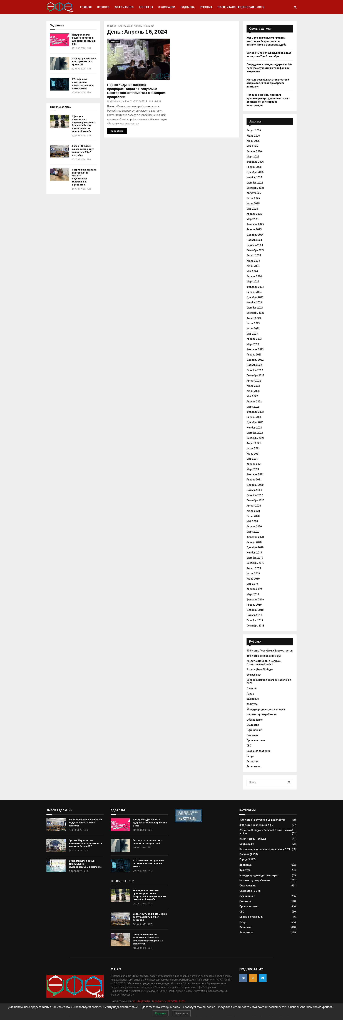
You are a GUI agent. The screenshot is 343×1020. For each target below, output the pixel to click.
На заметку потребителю (262, 714)
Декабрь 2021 (255, 422)
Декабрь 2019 (255, 547)
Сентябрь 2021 (255, 438)
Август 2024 (254, 255)
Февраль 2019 (255, 599)
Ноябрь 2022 (254, 365)
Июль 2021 (253, 448)
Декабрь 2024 (255, 234)
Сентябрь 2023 (255, 312)
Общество (114, 42)
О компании (166, 7)
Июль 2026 (253, 135)
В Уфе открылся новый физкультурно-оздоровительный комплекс (85, 863)
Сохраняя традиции (258, 751)
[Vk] (243, 978)
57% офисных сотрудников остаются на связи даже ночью (83, 83)
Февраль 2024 (255, 286)
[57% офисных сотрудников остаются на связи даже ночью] (59, 84)
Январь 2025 (254, 229)
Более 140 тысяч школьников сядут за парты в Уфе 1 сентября (83, 150)
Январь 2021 (254, 479)
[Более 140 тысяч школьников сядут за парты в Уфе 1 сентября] (59, 151)
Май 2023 (252, 333)
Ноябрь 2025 (254, 177)
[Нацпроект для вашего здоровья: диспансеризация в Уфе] (59, 39)
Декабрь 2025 (255, 172)
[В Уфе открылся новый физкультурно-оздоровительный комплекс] (56, 865)
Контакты (146, 7)
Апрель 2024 (125, 25)
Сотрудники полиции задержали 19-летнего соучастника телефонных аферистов (84, 177)
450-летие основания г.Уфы (264, 655)
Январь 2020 (254, 542)
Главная (86, 7)
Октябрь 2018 (255, 620)
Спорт (250, 756)
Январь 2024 (254, 292)
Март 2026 (253, 156)
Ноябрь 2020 (254, 490)
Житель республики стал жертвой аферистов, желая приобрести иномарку (268, 83)
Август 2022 (254, 380)
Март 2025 (253, 219)
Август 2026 (254, 130)
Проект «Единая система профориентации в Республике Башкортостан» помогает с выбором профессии (136, 91)
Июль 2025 (253, 198)
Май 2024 (252, 271)
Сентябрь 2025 (255, 187)
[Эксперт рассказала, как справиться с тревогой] (59, 63)
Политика (253, 735)
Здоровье (253, 698)
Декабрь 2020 (255, 484)
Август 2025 (254, 193)
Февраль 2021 (255, 474)
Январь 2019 (254, 604)
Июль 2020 (253, 511)
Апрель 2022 (254, 401)
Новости (103, 7)
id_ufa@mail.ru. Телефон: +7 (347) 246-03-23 (159, 1001)
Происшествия (256, 740)
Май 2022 (252, 396)
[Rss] (253, 978)
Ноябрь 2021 (254, 427)
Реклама (206, 7)
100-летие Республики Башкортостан (270, 650)
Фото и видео (124, 7)
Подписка (187, 7)
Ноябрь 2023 (254, 302)
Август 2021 (254, 443)
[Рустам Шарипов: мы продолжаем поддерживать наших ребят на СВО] (56, 845)
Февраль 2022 (255, 411)
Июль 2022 (253, 385)
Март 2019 (253, 594)
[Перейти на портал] (188, 821)
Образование (255, 719)
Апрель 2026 (254, 151)
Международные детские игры (266, 709)
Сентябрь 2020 (255, 500)
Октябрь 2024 (255, 245)
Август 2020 (254, 505)
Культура (252, 704)
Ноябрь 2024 (254, 240)
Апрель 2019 (254, 589)
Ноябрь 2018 (254, 615)
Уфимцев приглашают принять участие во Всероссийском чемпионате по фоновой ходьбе (83, 124)
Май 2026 (252, 146)
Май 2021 (252, 458)
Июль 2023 (253, 323)
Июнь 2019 (253, 578)
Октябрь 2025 (255, 182)
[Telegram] (263, 978)
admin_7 (127, 101)
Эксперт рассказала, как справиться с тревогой (84, 61)
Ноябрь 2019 (254, 552)
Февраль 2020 (255, 537)
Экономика (253, 766)
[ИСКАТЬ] (289, 782)
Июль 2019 (253, 573)
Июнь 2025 (253, 203)
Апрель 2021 (254, 464)
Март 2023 (253, 344)
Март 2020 (253, 531)
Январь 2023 (254, 354)
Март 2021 (253, 469)
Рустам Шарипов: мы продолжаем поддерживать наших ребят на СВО (85, 843)
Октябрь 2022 (255, 370)
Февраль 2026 (255, 161)
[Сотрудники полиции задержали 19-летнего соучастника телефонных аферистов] (59, 174)
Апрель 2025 (254, 213)
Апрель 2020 (254, 526)
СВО (249, 745)
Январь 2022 (254, 417)
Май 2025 (252, 208)
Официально (254, 730)
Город (250, 693)
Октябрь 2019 (255, 557)
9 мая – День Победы (260, 669)
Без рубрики (254, 674)
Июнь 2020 (253, 516)
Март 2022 (253, 406)
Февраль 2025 (255, 224)
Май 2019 (252, 583)
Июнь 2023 (253, 328)
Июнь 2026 (253, 140)
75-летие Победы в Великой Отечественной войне (264, 663)
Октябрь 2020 (255, 495)
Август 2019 (254, 568)
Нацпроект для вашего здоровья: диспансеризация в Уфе (84, 39)
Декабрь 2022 (255, 359)
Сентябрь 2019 (255, 563)
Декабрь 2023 (255, 297)
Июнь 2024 (253, 266)
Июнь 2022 (253, 391)
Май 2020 (252, 521)
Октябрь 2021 (255, 432)
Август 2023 (254, 318)
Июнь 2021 (253, 453)
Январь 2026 (254, 167)
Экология (252, 761)
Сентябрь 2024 (255, 250)
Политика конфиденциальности (241, 7)
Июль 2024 (253, 260)
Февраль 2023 (255, 349)
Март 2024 (253, 281)
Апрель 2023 (254, 338)
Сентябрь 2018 (255, 625)
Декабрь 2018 (255, 609)
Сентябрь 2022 (255, 375)
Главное (252, 688)
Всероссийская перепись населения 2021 (264, 849)
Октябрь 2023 (255, 307)
